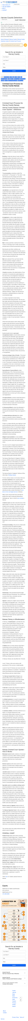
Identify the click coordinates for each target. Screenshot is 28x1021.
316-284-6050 (5, 894)
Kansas (6, 39)
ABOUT (2, 11)
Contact (5, 1012)
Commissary (22, 78)
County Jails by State (14, 992)
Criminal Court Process (15, 41)
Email (8, 78)
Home (2, 39)
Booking (2, 80)
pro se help (20, 498)
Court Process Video (12, 80)
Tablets (12, 78)
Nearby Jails (20, 80)
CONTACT (3, 14)
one (6, 876)
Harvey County (13, 39)
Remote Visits (17, 78)
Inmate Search (4, 78)
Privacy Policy (15, 1017)
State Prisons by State (14, 997)
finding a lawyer (12, 475)
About (4, 1011)
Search (14, 70)
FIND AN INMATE (5, 9)
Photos (6, 80)
